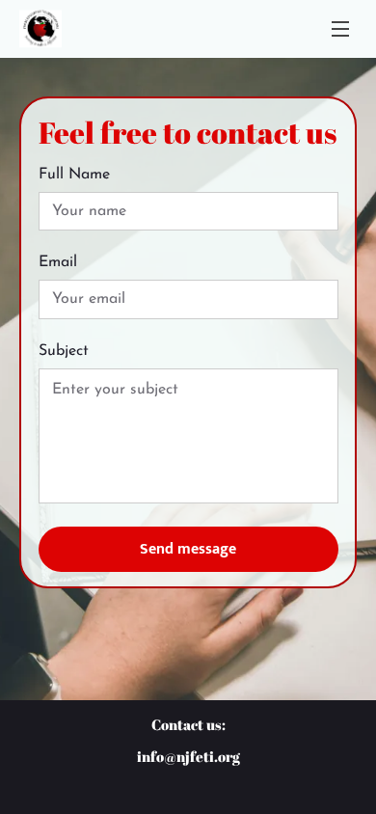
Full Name (74, 174)
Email (58, 262)
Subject (64, 351)
